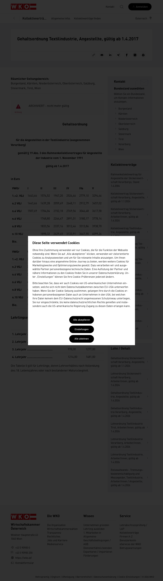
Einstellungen (82, 329)
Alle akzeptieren (81, 320)
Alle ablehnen (81, 339)
